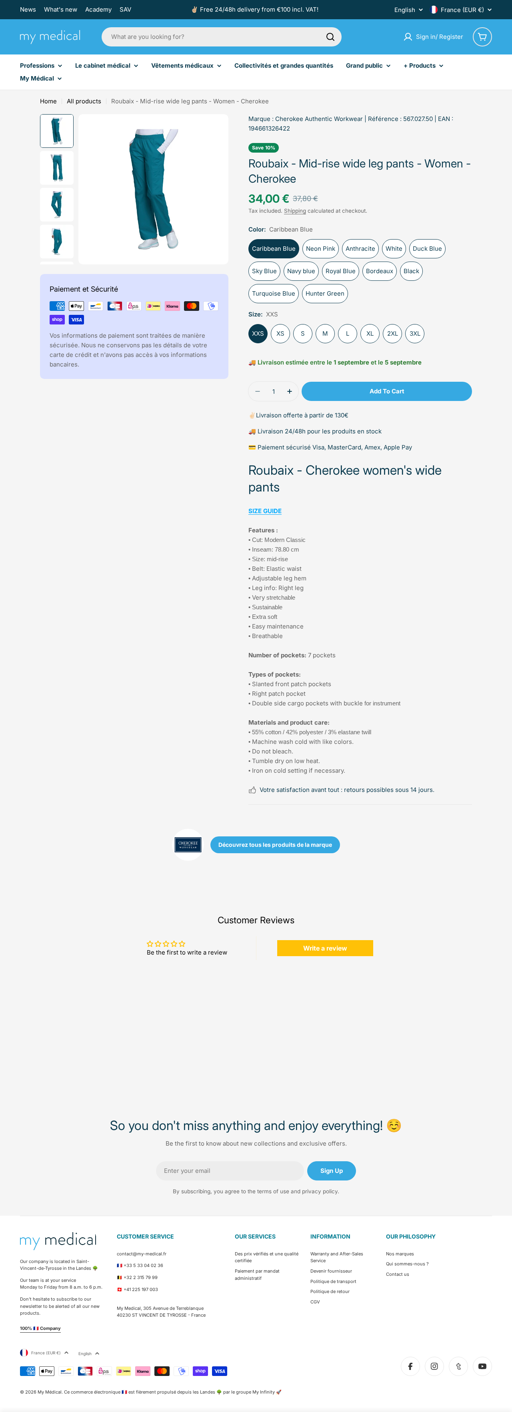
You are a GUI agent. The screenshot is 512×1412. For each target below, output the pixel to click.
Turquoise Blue (273, 293)
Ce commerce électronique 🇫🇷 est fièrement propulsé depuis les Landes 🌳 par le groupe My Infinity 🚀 (173, 1392)
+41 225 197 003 (141, 1289)
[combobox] (222, 36)
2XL (392, 333)
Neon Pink (320, 248)
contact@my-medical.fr (141, 1254)
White (394, 248)
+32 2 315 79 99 (141, 1277)
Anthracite (360, 248)
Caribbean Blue (274, 248)
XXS (258, 333)
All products (84, 101)
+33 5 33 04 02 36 (143, 1265)
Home (48, 101)
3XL (415, 333)
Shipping (295, 210)
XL (370, 333)
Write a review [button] (325, 948)
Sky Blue (264, 271)
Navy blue (301, 271)
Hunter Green (325, 293)
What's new (60, 9)
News (28, 9)
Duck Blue (427, 248)
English (404, 10)
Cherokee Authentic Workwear (319, 119)
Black (411, 271)
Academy (98, 9)
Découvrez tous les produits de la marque (275, 844)
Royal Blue (341, 271)
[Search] (330, 37)
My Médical (50, 1392)
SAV (125, 9)
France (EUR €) (462, 10)
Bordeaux (379, 271)
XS (280, 333)
